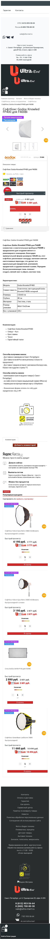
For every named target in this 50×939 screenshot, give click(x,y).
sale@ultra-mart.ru (26, 34)
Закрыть (9, 199)
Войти (3, 936)
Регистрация (11, 936)
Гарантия (7, 10)
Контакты (19, 10)
